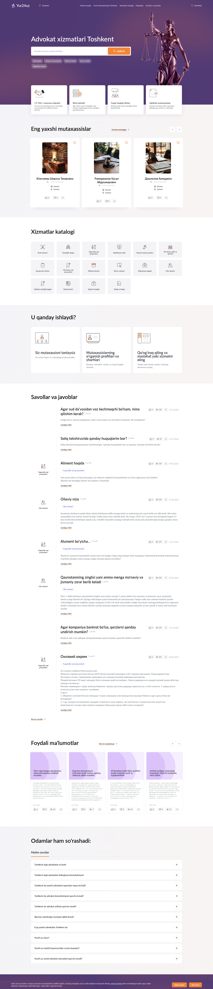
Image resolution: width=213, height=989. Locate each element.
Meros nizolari (85, 61)
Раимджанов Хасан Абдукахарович (107, 180)
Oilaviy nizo (70, 499)
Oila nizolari (37, 61)
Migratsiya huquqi (39, 66)
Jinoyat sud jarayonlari (53, 61)
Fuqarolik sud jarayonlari (73, 470)
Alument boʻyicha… (76, 541)
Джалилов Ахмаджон (158, 178)
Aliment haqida (72, 463)
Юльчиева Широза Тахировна (54, 178)
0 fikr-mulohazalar (57, 182)
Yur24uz (23, 5)
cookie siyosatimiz (116, 984)
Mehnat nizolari (70, 61)
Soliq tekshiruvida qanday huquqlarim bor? (94, 438)
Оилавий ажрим (74, 656)
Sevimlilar (198, 5)
